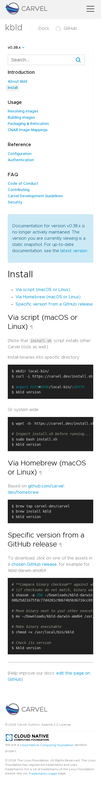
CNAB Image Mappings (28, 130)
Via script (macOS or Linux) (43, 290)
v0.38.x (14, 47)
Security (15, 202)
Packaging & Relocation (28, 124)
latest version (73, 251)
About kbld (17, 81)
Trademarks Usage (42, 773)
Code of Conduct (23, 184)
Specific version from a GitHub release (54, 304)
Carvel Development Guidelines (35, 196)
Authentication (21, 160)
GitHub (70, 28)
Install (13, 88)
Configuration (20, 154)
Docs (43, 28)
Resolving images (23, 111)
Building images (21, 117)
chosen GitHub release (34, 564)
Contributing (19, 190)
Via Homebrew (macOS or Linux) (48, 297)
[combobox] (46, 60)
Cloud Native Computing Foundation (47, 745)
